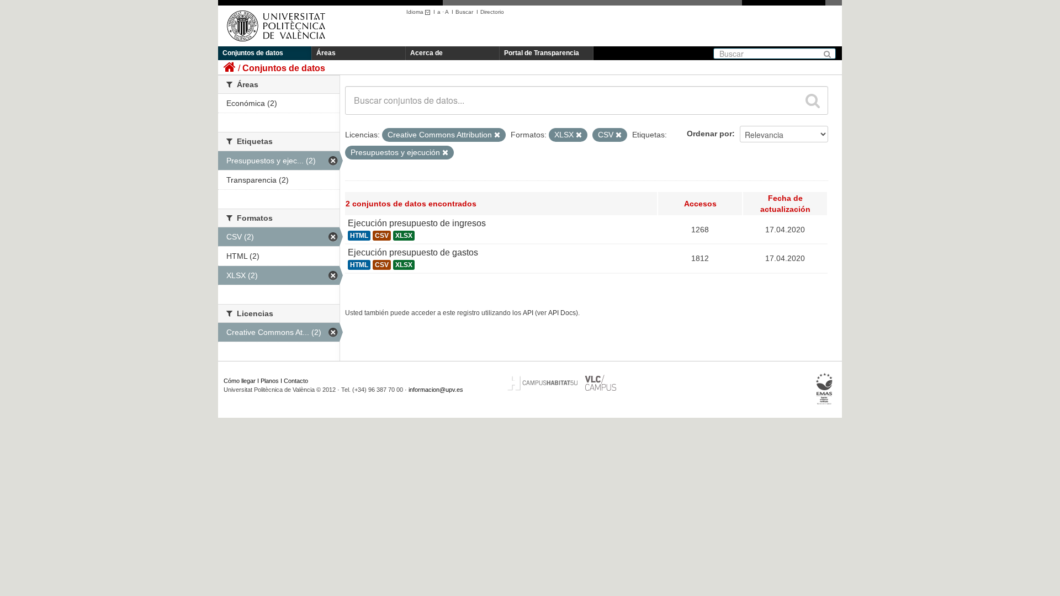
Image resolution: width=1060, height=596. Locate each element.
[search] (812, 100)
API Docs (562, 313)
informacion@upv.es (436, 389)
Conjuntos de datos (252, 53)
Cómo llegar (240, 380)
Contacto (296, 380)
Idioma (415, 12)
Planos (270, 380)
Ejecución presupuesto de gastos (413, 252)
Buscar (464, 12)
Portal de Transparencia (541, 53)
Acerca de (426, 53)
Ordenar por (709, 133)
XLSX (403, 236)
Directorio (492, 12)
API (528, 313)
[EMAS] (824, 389)
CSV (382, 236)
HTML (359, 236)
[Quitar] (497, 135)
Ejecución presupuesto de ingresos (417, 223)
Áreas (326, 53)
